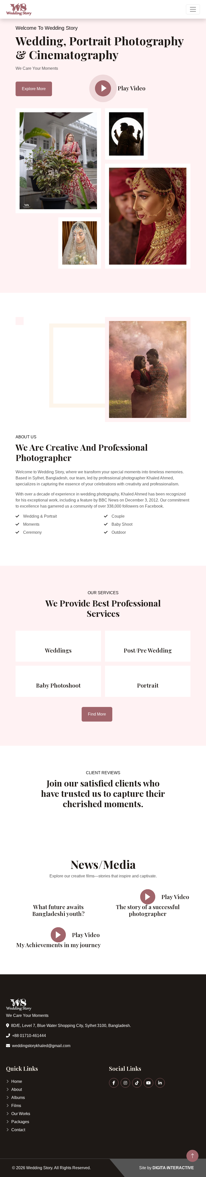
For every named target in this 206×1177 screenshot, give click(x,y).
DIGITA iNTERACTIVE (173, 1168)
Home (16, 1081)
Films (16, 1105)
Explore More (34, 89)
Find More (97, 714)
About (16, 1089)
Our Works (20, 1114)
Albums (18, 1097)
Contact (18, 1130)
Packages (20, 1122)
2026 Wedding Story (34, 1168)
